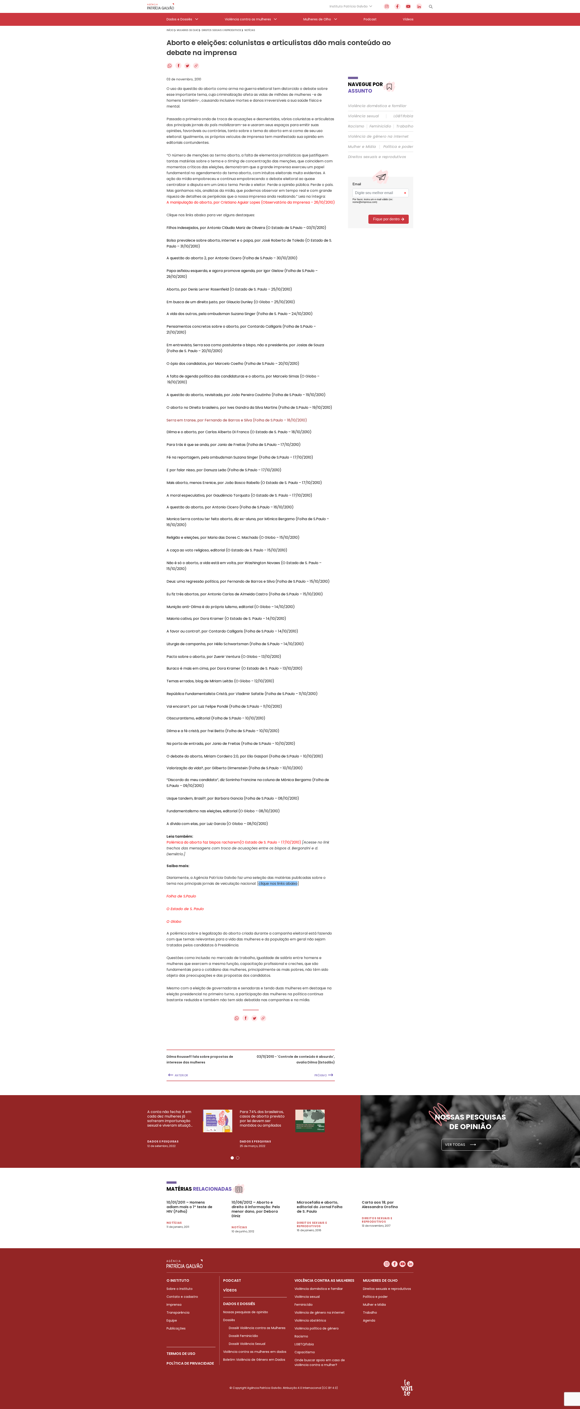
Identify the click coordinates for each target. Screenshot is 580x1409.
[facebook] (397, 6)
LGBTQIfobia (304, 1344)
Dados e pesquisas (163, 1141)
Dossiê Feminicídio (243, 1336)
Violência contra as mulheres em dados (254, 1351)
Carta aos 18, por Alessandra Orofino (380, 1204)
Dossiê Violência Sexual (247, 1344)
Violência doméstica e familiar (377, 106)
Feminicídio (380, 126)
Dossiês (229, 1320)
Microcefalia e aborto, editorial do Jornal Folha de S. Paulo (319, 1207)
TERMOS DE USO (181, 1353)
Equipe (172, 1320)
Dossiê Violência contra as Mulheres (257, 1328)
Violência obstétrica (310, 1320)
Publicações (176, 1328)
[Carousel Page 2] (237, 1157)
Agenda (369, 1320)
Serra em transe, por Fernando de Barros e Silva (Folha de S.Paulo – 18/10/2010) (237, 420)
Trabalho (404, 126)
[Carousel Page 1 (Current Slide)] (232, 1157)
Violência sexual (363, 116)
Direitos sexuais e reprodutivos (377, 157)
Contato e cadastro (182, 1296)
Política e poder (398, 147)
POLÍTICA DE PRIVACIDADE (190, 1363)
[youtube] (408, 6)
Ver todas (455, 1144)
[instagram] (387, 6)
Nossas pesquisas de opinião (245, 1312)
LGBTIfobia (403, 116)
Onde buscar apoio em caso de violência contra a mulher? (320, 1362)
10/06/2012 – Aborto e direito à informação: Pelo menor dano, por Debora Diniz (256, 1209)
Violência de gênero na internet (378, 137)
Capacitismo (305, 1352)
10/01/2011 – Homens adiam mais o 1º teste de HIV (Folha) (189, 1207)
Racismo (356, 126)
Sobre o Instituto (180, 1288)
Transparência (178, 1312)
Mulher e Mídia (362, 147)
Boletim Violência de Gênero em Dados (254, 1359)
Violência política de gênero (317, 1328)
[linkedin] (419, 6)
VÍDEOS (230, 1290)
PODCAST (232, 1280)
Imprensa (174, 1304)
